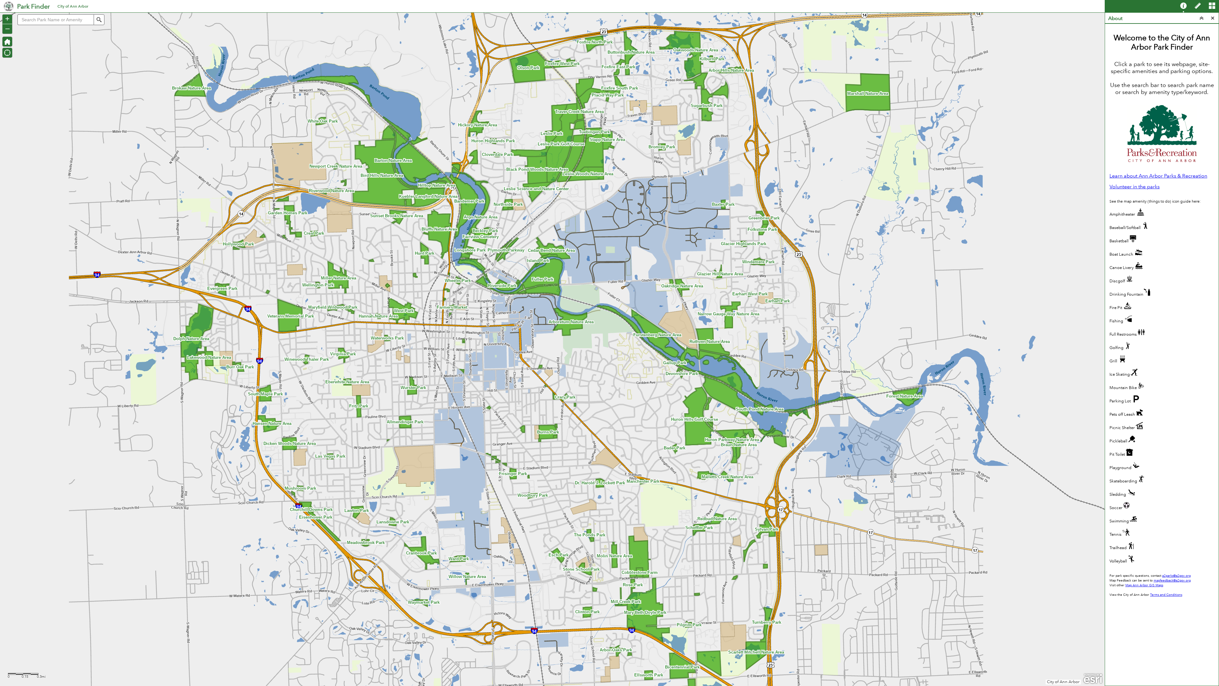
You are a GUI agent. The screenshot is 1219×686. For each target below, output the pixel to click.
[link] (8, 6)
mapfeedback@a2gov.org (1172, 580)
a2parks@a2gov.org (1176, 576)
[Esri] (1092, 678)
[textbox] (55, 19)
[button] (7, 42)
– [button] (7, 28)
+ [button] (7, 19)
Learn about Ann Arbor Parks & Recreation (1158, 176)
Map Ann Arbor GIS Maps (1144, 585)
